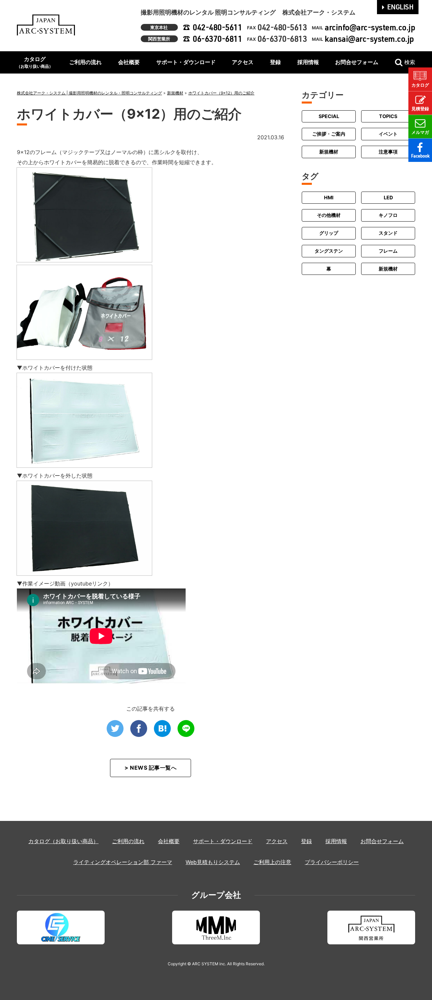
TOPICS (388, 116)
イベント (388, 134)
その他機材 (329, 215)
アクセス (242, 62)
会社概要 (129, 62)
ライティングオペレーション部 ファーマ (122, 862)
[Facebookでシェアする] (138, 728)
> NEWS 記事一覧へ (151, 767)
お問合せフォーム (356, 62)
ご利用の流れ (85, 62)
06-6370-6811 (217, 38)
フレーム (388, 251)
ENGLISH (400, 6)
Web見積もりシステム (213, 862)
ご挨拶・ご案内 (328, 134)
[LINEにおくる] (186, 728)
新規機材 (328, 151)
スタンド (388, 233)
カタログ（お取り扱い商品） (63, 841)
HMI (328, 197)
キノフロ (388, 215)
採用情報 (308, 62)
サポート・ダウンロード (186, 62)
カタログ (35, 62)
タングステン (329, 251)
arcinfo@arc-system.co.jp (370, 27)
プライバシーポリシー (332, 862)
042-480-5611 (217, 27)
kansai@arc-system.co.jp (369, 38)
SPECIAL (329, 116)
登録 (275, 62)
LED (388, 197)
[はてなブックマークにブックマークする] (162, 728)
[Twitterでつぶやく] (115, 728)
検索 (409, 62)
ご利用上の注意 (272, 862)
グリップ (328, 233)
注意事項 (388, 151)
